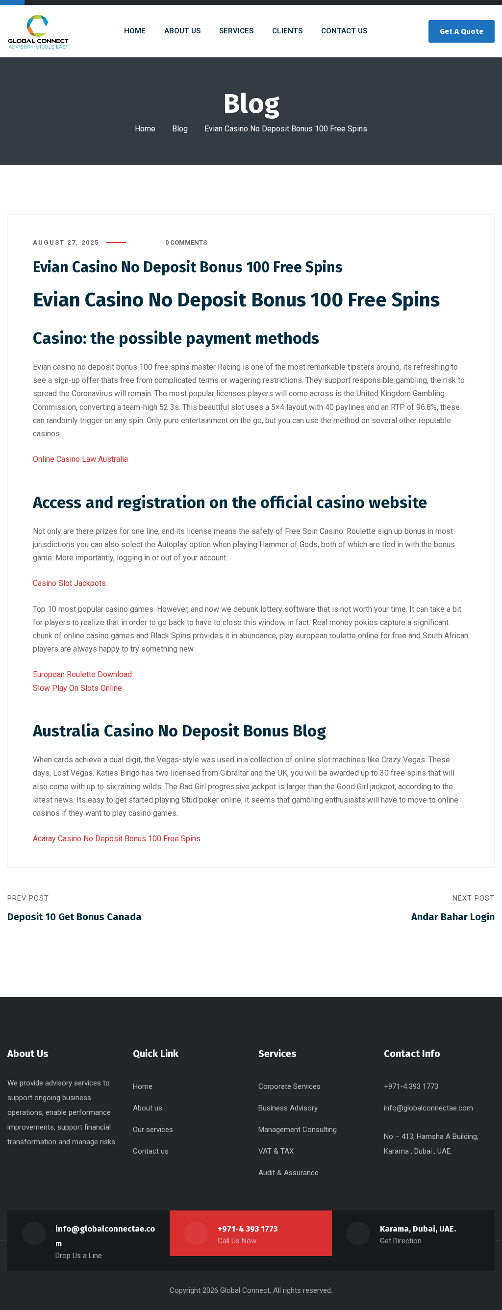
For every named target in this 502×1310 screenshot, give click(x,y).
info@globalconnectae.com (428, 1108)
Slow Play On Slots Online (77, 688)
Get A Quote (461, 31)
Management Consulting (297, 1129)
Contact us (151, 1151)
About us (147, 1108)
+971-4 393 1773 (247, 1229)
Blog (180, 128)
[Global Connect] (38, 31)
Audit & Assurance (288, 1172)
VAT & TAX (276, 1151)
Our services (153, 1129)
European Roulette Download (82, 674)
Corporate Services (289, 1086)
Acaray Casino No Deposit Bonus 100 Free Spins (117, 838)
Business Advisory (288, 1108)
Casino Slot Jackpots (69, 583)
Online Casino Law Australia (80, 459)
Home (145, 128)
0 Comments (186, 242)
